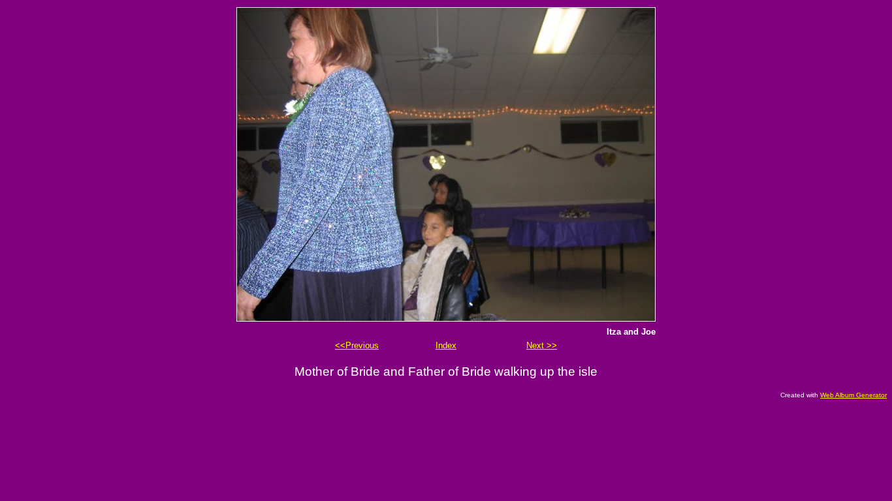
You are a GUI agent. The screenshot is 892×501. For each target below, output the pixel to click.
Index (446, 345)
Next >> (541, 345)
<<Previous (357, 345)
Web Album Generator (853, 395)
